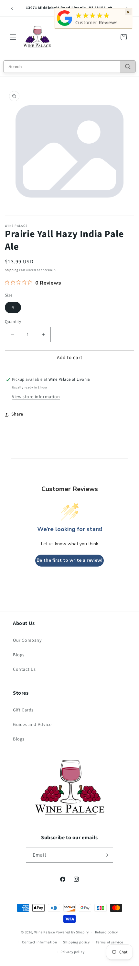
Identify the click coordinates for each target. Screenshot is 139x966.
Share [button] (17, 414)
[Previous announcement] (12, 8)
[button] (13, 37)
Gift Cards (23, 710)
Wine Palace (44, 932)
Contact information (39, 942)
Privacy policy (72, 952)
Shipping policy (76, 942)
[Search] (127, 67)
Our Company (27, 640)
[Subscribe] (106, 855)
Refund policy (106, 932)
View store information (36, 397)
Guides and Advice (32, 724)
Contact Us (24, 669)
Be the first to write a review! (69, 560)
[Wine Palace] (64, 26)
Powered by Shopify (72, 932)
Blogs (19, 655)
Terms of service (109, 942)
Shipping (11, 270)
